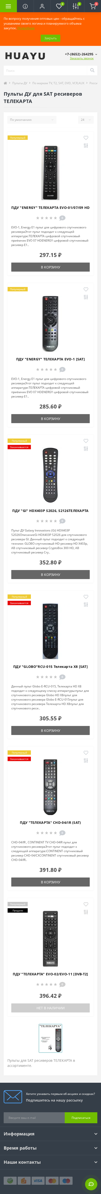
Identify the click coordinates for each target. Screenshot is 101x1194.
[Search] (92, 70)
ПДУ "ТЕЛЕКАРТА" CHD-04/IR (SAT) (50, 822)
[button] (42, 6)
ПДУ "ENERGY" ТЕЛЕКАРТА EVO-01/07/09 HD (50, 207)
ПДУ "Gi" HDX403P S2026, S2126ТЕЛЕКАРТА (50, 510)
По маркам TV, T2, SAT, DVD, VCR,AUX (58, 83)
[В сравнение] (86, 146)
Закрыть (50, 38)
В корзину (50, 267)
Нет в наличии (51, 1008)
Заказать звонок (82, 58)
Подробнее (26, 28)
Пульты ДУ (19, 83)
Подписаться (81, 1118)
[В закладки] (86, 138)
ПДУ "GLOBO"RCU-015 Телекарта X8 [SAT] (50, 666)
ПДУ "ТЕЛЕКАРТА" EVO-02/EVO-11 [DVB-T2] (50, 974)
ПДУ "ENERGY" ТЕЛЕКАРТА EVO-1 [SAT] (50, 359)
